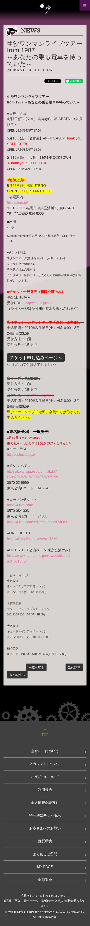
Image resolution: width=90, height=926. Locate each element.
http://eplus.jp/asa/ (39, 303)
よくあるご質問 (45, 854)
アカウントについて (45, 764)
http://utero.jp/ (17, 202)
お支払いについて (45, 777)
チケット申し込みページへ (36, 357)
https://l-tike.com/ (20, 505)
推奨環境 (45, 841)
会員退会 (45, 880)
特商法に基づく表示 (45, 815)
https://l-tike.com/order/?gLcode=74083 (37, 522)
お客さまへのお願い (45, 828)
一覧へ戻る (36, 667)
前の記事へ (17, 675)
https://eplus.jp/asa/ (39, 395)
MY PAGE (45, 867)
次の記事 (74, 667)
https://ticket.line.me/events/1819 (32, 539)
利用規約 (45, 790)
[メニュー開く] (84, 5)
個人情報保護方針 (45, 802)
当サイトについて (45, 751)
